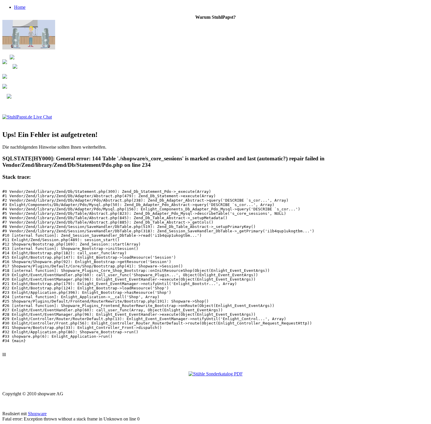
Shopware (37, 413)
